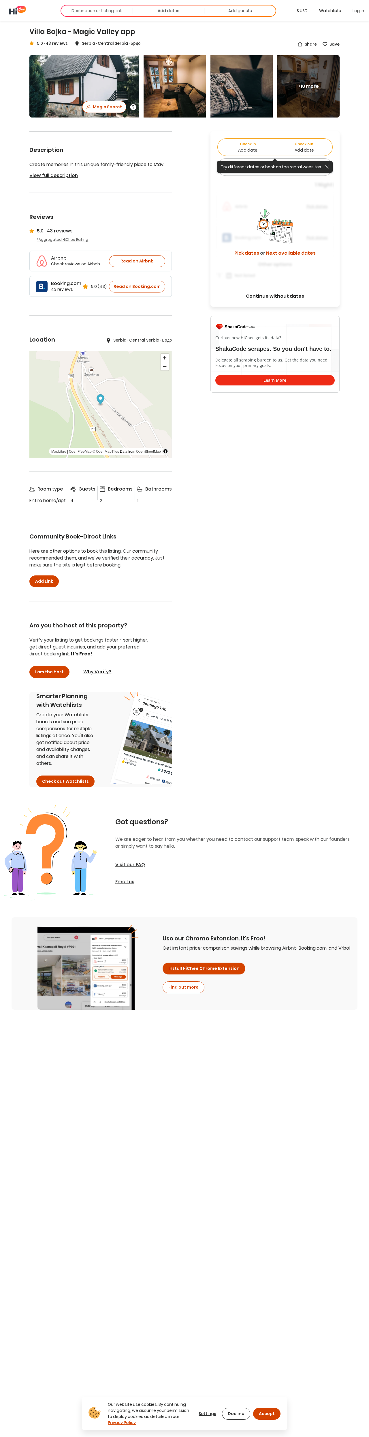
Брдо (135, 43)
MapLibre (58, 451)
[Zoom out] (165, 366)
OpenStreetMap (148, 451)
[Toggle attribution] (165, 451)
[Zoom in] (165, 358)
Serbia (88, 43)
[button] (302, 10)
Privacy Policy (122, 1422)
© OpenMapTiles (106, 451)
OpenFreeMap (80, 451)
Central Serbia (113, 43)
